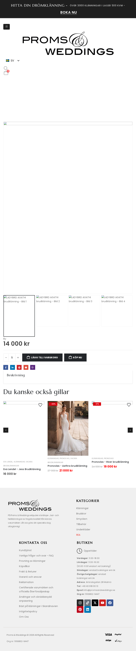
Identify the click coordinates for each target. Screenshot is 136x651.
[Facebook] (110, 602)
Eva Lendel (8, 462)
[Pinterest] (80, 609)
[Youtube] (102, 602)
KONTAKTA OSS (33, 543)
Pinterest (19, 367)
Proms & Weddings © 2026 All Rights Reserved (30, 635)
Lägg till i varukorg (44, 357)
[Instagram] (80, 602)
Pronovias (64, 458)
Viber (32, 367)
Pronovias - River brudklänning (110, 462)
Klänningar (19, 462)
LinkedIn (12, 367)
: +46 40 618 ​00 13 (87, 586)
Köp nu (77, 357)
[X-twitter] (95, 602)
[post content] (23, 430)
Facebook (5, 367)
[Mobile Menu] (6, 27)
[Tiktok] (87, 602)
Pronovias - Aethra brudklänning (67, 466)
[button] (5, 68)
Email (26, 367)
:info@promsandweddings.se (96, 590)
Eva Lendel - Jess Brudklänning (22, 469)
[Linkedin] (87, 609)
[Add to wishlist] (40, 405)
